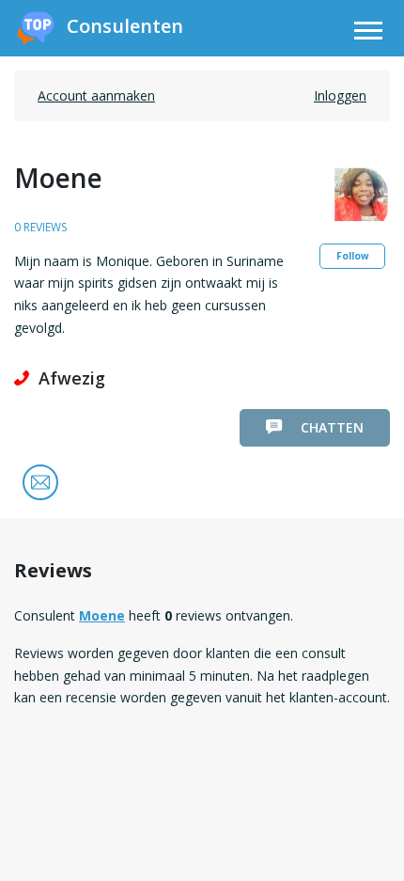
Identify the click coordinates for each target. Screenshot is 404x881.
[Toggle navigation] (368, 33)
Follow (352, 255)
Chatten (332, 427)
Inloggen (340, 95)
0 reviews (40, 227)
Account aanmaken (96, 95)
